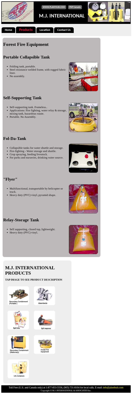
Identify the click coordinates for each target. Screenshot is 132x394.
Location (45, 30)
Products (26, 30)
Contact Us (64, 30)
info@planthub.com (113, 387)
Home (8, 30)
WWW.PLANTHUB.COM (54, 7)
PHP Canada (75, 7)
